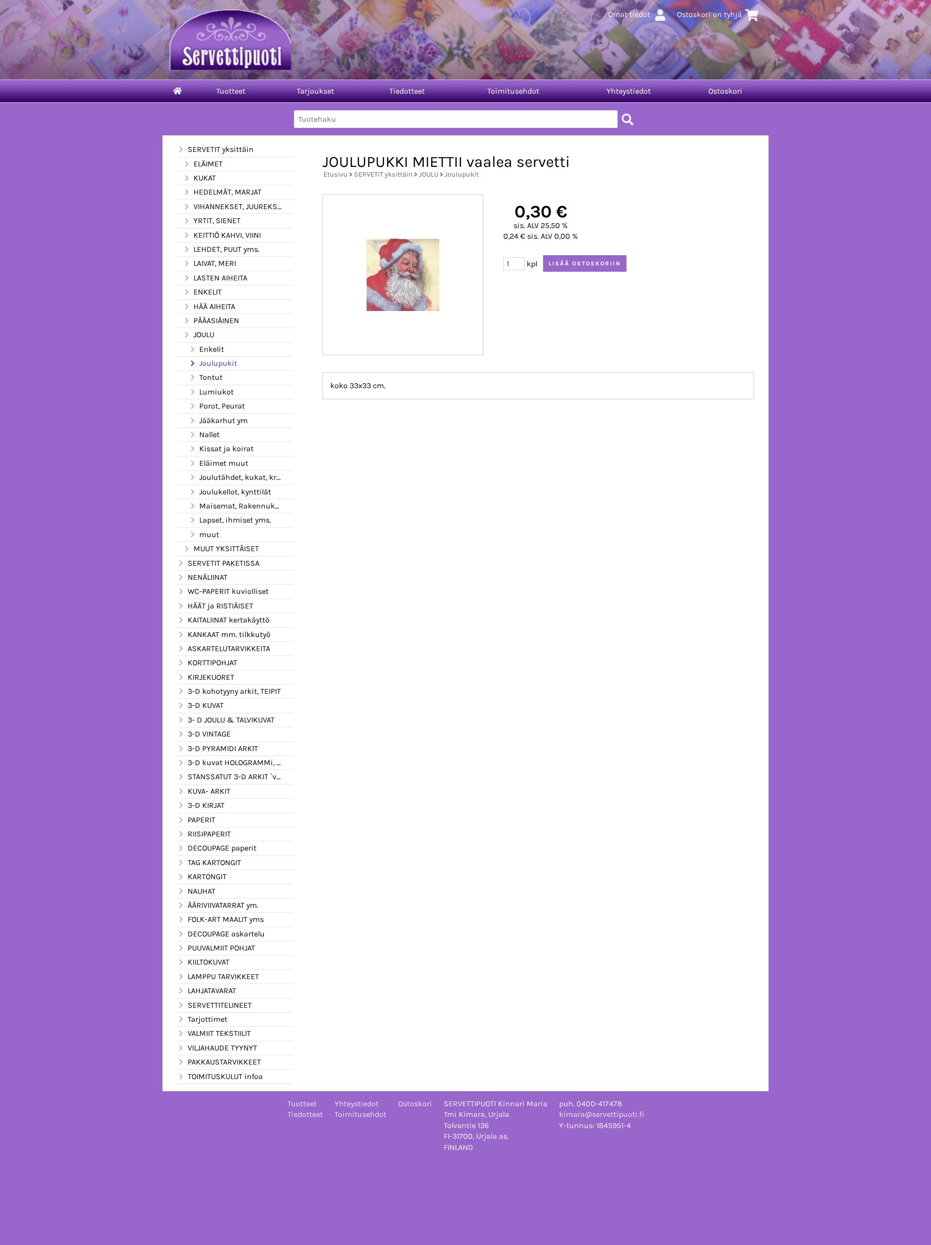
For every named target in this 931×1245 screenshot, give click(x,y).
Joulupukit (218, 363)
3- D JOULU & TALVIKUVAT (231, 719)
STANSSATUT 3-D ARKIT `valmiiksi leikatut (235, 776)
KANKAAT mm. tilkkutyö (229, 634)
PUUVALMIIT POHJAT (221, 947)
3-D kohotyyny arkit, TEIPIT (234, 691)
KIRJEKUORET (211, 677)
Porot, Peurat (222, 405)
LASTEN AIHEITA (220, 277)
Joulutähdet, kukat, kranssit (240, 477)
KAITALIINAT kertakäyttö (229, 619)
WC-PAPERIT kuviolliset (228, 591)
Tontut (211, 377)
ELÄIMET (208, 163)
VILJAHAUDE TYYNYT (222, 1047)
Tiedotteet (407, 91)
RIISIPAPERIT (209, 833)
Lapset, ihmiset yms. (235, 519)
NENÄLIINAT (207, 577)
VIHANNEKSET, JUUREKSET (237, 206)
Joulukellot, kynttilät (235, 491)
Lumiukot (216, 391)
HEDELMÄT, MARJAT (227, 192)
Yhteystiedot (629, 91)
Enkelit (211, 349)
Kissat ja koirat (226, 448)
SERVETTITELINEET (220, 1005)
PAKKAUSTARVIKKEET (224, 1061)
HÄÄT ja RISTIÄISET (220, 605)
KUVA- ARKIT (209, 791)
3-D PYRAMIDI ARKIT (223, 748)
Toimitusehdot (513, 91)
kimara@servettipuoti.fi (601, 1114)
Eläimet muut (223, 463)
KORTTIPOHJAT (212, 662)
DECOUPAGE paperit (222, 847)
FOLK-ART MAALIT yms (226, 919)
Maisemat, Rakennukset (240, 505)
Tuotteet (230, 91)
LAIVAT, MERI (214, 263)
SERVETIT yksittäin (221, 149)
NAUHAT (201, 891)
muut (209, 534)
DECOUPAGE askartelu (226, 933)
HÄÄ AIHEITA (214, 306)
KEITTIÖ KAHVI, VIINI (227, 235)
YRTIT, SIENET (217, 220)
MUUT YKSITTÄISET (226, 548)
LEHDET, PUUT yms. (226, 249)
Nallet (209, 434)
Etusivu (335, 174)
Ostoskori (725, 91)
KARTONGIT (207, 876)
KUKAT (204, 177)
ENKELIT (207, 291)
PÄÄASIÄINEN (216, 320)
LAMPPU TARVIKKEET (223, 976)
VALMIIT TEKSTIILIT (219, 1033)
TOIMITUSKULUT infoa (225, 1076)
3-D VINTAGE (209, 733)
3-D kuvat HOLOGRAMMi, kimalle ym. (235, 762)
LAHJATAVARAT (212, 990)
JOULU (203, 334)
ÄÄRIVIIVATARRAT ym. (223, 905)
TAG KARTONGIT (214, 862)
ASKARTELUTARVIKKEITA (229, 648)
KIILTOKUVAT (208, 962)
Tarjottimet (207, 1019)
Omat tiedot (629, 14)
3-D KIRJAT (206, 805)
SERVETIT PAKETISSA (223, 563)
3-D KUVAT (206, 705)
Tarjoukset (315, 91)
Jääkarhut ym (223, 420)
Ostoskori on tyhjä (709, 14)
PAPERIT (201, 819)
